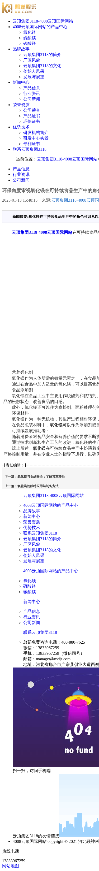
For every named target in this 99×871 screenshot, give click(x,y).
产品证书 (31, 116)
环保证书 (31, 121)
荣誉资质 (21, 104)
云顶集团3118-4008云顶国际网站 (43, 21)
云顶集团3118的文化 (42, 65)
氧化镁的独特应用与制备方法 (38, 486)
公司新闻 (31, 99)
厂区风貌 (31, 60)
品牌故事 (21, 49)
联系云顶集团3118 (29, 149)
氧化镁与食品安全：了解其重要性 (41, 476)
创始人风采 (33, 71)
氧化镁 (29, 32)
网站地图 (10, 866)
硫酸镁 (29, 38)
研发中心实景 (36, 138)
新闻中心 (21, 82)
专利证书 (31, 143)
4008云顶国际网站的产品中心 (40, 26)
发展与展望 (33, 77)
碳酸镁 (29, 43)
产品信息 (31, 88)
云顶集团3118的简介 (42, 54)
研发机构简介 (36, 132)
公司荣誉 (31, 110)
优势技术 (21, 127)
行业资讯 (31, 93)
